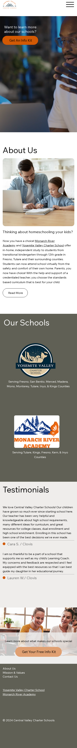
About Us (9, 668)
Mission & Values (14, 672)
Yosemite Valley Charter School (43, 245)
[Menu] (70, 4)
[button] (38, 74)
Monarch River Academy (19, 694)
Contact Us (10, 676)
